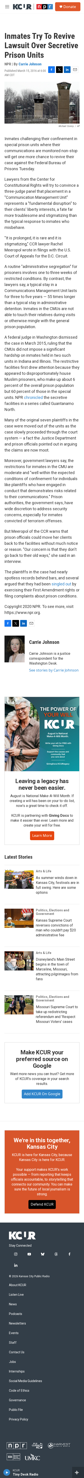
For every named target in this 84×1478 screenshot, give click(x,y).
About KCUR (17, 1285)
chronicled (33, 397)
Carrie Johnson (30, 64)
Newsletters (17, 1323)
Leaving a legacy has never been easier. (42, 784)
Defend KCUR (42, 1204)
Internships (17, 1371)
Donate (69, 7)
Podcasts (15, 1314)
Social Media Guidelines (25, 1381)
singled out (61, 584)
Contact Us (16, 1352)
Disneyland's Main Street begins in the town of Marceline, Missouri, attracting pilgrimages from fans (57, 969)
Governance (17, 1400)
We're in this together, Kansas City (42, 1143)
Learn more (42, 835)
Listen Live (16, 1294)
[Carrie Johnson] (14, 649)
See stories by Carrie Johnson (54, 670)
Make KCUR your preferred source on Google (42, 1059)
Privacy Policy (18, 1419)
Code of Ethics (19, 1390)
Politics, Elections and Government (52, 912)
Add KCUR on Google (42, 1093)
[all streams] (78, 1472)
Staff (13, 1342)
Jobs (12, 1362)
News (13, 1304)
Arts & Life (43, 871)
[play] (7, 1472)
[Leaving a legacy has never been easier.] (42, 734)
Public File (16, 1410)
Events (14, 1333)
